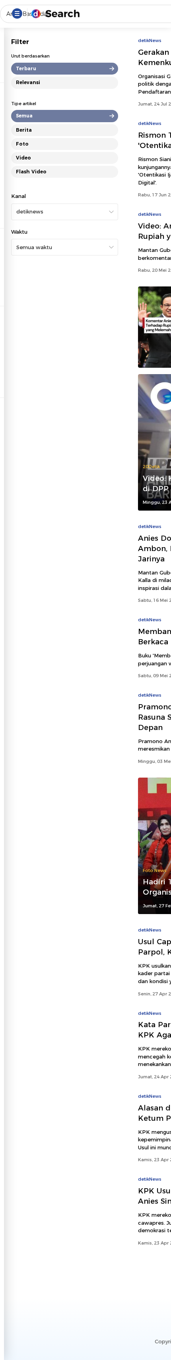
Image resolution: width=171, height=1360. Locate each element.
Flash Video (31, 172)
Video (23, 158)
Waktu (19, 232)
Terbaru (26, 68)
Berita (24, 130)
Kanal (18, 196)
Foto (22, 144)
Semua (24, 116)
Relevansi (28, 82)
